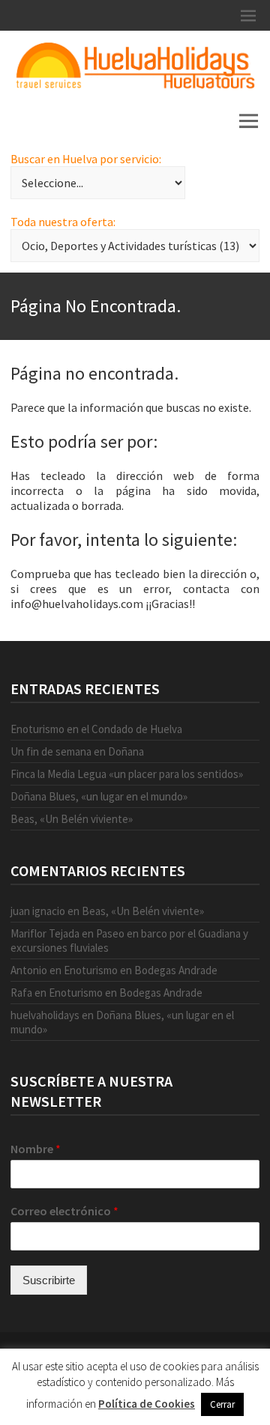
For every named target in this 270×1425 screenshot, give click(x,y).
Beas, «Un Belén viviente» (71, 819)
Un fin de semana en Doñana (77, 751)
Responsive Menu (248, 15)
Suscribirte (48, 1280)
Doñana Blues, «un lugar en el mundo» (99, 796)
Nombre (35, 1148)
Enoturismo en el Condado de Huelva (96, 729)
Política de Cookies (146, 1404)
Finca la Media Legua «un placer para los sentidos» (126, 774)
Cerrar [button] (222, 1404)
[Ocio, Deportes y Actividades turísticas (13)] (135, 245)
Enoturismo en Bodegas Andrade (141, 970)
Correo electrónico (64, 1210)
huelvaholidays (45, 1015)
